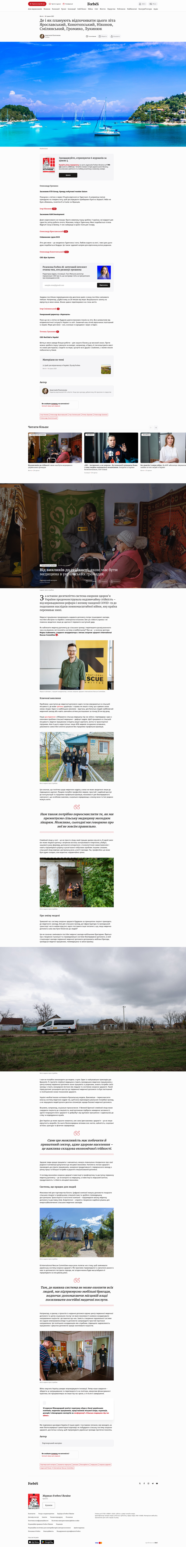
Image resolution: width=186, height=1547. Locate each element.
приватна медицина (64, 1464)
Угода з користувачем (46, 1514)
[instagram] (148, 1483)
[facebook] (144, 1483)
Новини (47, 9)
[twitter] (140, 1483)
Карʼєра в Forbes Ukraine (65, 1514)
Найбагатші (132, 9)
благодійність (84, 1464)
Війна (90, 9)
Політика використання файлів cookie (65, 1521)
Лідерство (111, 9)
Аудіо (156, 9)
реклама (75, 1464)
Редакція (59, 1524)
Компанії (55, 9)
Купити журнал (56, 4)
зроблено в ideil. (151, 1543)
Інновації (72, 9)
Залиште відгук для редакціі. (51, 406)
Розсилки (69, 1517)
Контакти (31, 1514)
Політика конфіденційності (38, 1521)
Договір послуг (33, 1517)
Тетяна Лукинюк (87, 414)
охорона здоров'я (105, 1464)
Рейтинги (121, 9)
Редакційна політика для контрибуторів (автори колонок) (49, 1528)
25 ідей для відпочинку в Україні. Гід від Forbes (61, 365)
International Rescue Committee (63, 1468)
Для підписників (35, 9)
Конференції (69, 4)
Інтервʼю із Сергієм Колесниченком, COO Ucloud (111, 467)
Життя (102, 9)
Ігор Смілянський (74, 414)
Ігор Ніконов (44, 414)
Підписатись (103, 285)
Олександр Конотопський (48, 418)
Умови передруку (56, 1517)
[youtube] (157, 1483)
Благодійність (48, 1531)
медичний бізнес (46, 1468)
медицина (94, 1464)
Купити (68, 175)
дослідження (50, 717)
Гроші (63, 9)
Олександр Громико (100, 414)
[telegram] (153, 1483)
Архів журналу (79, 1528)
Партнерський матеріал (48, 580)
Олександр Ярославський (58, 414)
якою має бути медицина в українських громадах (50, 466)
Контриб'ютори (145, 9)
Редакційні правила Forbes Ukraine (40, 1524)
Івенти (44, 1517)
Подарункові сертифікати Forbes (69, 1531)
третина (60, 706)
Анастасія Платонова (52, 35)
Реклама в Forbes (34, 1531)
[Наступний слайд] (156, 427)
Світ (96, 9)
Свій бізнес (81, 9)
